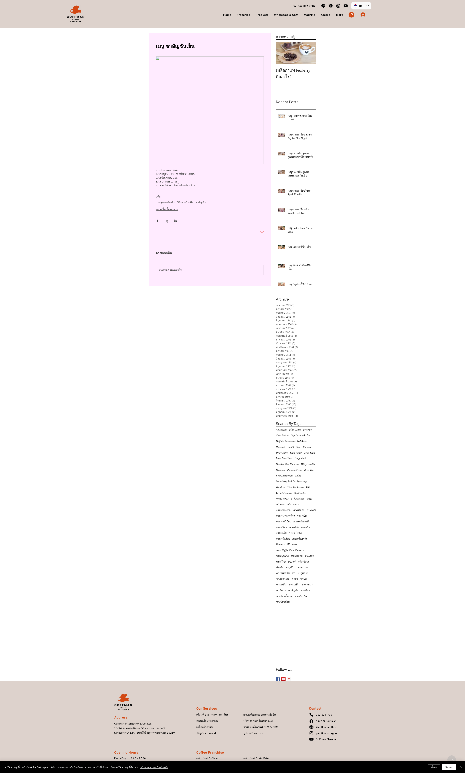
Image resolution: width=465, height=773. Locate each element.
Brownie (307, 429)
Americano (281, 429)
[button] (243, 14)
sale (289, 504)
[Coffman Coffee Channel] (345, 5)
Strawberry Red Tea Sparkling (291, 481)
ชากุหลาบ (302, 573)
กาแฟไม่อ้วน (283, 538)
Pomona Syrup (294, 470)
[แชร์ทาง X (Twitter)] (166, 221)
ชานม (303, 579)
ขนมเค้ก (309, 555)
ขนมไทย (281, 561)
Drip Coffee (282, 452)
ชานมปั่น (281, 584)
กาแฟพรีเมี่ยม (283, 521)
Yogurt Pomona (284, 492)
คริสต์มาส (303, 561)
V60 (308, 487)
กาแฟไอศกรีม (299, 538)
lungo (309, 498)
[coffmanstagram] (338, 5)
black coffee (300, 492)
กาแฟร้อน (281, 527)
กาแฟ (296, 504)
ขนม (294, 544)
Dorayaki (280, 447)
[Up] (451, 759)
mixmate (280, 504)
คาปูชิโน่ (290, 567)
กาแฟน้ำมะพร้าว (285, 515)
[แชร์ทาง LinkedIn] (175, 221)
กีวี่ (288, 544)
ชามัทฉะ (281, 590)
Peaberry (280, 470)
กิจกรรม (280, 544)
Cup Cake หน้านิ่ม (300, 435)
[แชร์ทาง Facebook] (157, 221)
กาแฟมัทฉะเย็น (301, 521)
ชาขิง (294, 579)
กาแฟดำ (311, 510)
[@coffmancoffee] (323, 5)
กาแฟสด (294, 527)
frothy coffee (282, 498)
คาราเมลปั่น (283, 573)
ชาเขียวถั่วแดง (284, 596)
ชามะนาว (306, 584)
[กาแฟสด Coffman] (330, 5)
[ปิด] (460, 767)
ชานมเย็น (293, 584)
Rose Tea (309, 470)
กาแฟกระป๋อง (283, 510)
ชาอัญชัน (201, 202)
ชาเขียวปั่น (300, 596)
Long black (300, 458)
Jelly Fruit (309, 452)
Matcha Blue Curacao (287, 464)
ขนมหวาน (296, 555)
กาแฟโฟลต (295, 533)
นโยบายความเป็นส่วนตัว (154, 767)
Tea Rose (280, 487)
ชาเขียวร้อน (283, 601)
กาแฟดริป (298, 510)
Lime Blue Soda (284, 458)
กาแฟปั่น (302, 515)
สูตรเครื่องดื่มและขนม (167, 209)
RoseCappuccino (284, 475)
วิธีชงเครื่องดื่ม (185, 202)
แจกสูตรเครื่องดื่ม (165, 202)
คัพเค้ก (279, 567)
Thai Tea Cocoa (295, 487)
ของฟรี (292, 561)
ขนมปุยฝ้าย (282, 555)
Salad (298, 475)
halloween (299, 498)
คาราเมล (302, 567)
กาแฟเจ (305, 527)
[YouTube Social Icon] (283, 679)
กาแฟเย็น (281, 533)
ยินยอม (449, 767)
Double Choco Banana (299, 447)
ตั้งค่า (434, 767)
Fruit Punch (296, 452)
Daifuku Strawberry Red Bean (291, 441)
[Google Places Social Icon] (289, 679)
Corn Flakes (282, 435)
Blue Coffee (295, 429)
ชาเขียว (305, 590)
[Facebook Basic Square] (278, 679)
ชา (293, 573)
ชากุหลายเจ (282, 579)
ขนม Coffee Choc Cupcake (290, 550)
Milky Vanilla (308, 464)
